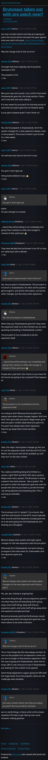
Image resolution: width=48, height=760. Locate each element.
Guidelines (25, 743)
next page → (6, 728)
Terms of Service (8, 748)
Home (3, 743)
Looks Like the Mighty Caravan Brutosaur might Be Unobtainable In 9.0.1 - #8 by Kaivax (23, 43)
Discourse (16, 754)
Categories (13, 743)
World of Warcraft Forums (11, 3)
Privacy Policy (24, 748)
